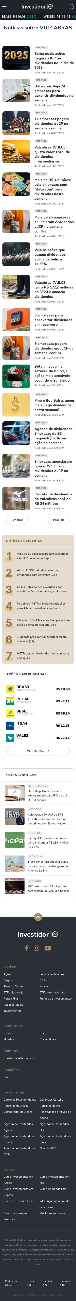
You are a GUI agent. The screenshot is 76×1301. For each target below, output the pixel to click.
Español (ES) (48, 1283)
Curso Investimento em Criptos (18, 1192)
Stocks (8, 1033)
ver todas (35, 751)
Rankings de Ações (16, 1106)
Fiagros (8, 980)
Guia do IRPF (48, 1148)
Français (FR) (65, 1283)
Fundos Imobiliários (52, 974)
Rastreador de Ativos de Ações (55, 1115)
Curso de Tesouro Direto (19, 1201)
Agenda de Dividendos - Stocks (19, 1139)
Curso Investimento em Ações (18, 1180)
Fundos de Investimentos (56, 999)
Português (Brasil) (11, 1283)
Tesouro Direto (13, 986)
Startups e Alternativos (19, 1058)
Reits (43, 1033)
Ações (8, 974)
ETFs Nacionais (13, 992)
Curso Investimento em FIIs (54, 1180)
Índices (44, 986)
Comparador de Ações (18, 1112)
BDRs (43, 980)
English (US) (31, 1283)
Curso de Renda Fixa (53, 1189)
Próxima (58, 520)
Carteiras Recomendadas (20, 1100)
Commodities (48, 1039)
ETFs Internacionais (52, 992)
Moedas (9, 1039)
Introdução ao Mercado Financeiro (55, 1204)
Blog (7, 1077)
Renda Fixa (11, 999)
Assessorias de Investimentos (13, 1008)
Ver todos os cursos (52, 1213)
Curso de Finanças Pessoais (15, 1216)
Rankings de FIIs (50, 1106)
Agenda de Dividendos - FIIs (55, 1127)
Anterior (17, 520)
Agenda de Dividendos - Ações (19, 1127)
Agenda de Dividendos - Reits (55, 1139)
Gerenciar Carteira (51, 1100)
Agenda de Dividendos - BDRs (19, 1151)
